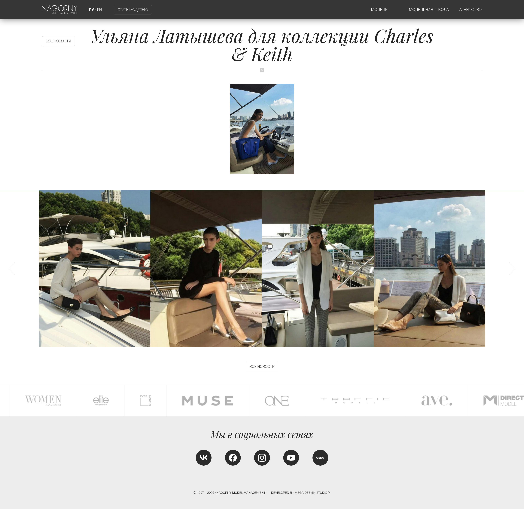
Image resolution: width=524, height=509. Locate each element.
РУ (91, 10)
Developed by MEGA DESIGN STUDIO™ (301, 492)
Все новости (58, 41)
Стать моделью (133, 10)
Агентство (470, 10)
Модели (379, 10)
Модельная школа (429, 10)
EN (99, 10)
